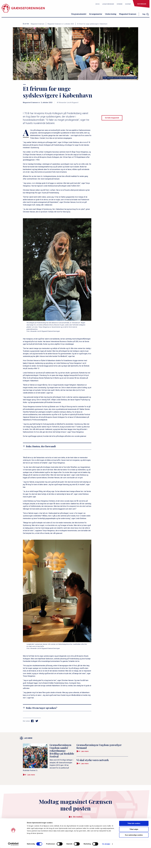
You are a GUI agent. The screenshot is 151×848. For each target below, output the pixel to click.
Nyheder (119, 4)
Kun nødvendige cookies (134, 835)
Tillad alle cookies (133, 823)
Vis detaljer (106, 844)
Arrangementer (95, 14)
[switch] (60, 844)
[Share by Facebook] (32, 721)
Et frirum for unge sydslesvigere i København (92, 24)
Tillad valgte (134, 829)
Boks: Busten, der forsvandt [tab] (41, 446)
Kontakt (128, 4)
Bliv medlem (141, 4)
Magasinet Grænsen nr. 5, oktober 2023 (61, 24)
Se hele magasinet (112, 118)
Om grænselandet (78, 14)
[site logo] (23, 10)
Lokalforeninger (108, 4)
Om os (97, 4)
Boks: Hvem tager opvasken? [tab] (41, 707)
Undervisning (110, 14)
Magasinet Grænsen (127, 14)
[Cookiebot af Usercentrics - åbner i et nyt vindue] (13, 844)
